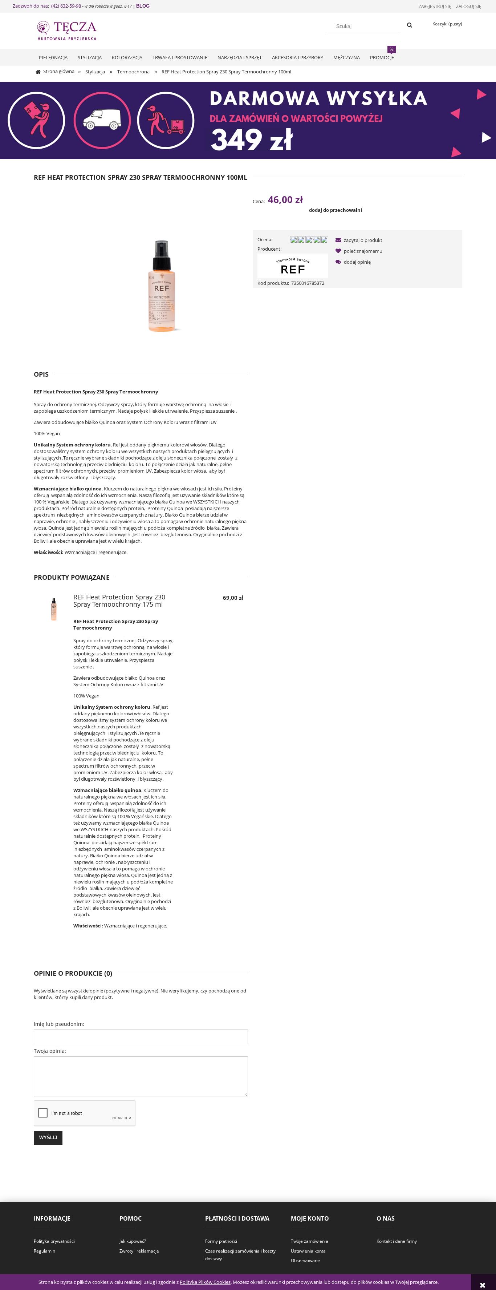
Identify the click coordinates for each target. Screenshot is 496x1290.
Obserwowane (305, 1260)
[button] (357, 240)
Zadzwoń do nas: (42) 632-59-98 (47, 6)
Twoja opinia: (50, 1050)
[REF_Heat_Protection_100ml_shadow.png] (161, 270)
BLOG (143, 6)
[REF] (292, 265)
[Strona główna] (74, 29)
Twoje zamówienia (309, 1241)
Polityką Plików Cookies (205, 1282)
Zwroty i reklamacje (139, 1251)
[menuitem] (53, 57)
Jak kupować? (132, 1241)
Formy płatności (221, 1241)
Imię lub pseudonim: (59, 1023)
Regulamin (44, 1251)
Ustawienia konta (308, 1251)
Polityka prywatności (54, 1241)
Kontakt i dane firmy (397, 1241)
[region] (248, 120)
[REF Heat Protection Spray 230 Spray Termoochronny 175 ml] (53, 609)
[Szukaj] (409, 25)
